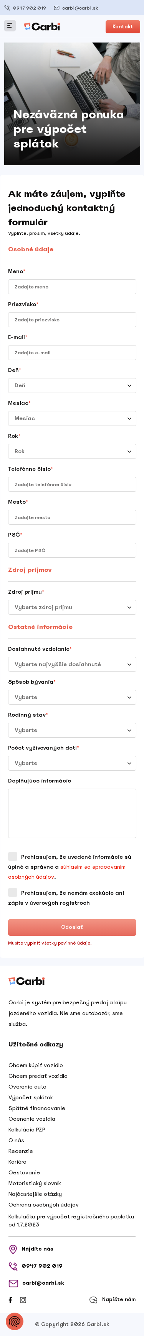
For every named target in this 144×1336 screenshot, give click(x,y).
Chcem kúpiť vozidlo (35, 1065)
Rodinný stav (28, 714)
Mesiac (19, 402)
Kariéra (17, 1161)
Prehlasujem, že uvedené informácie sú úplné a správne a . (69, 866)
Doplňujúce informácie (39, 780)
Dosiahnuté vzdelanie (40, 648)
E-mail (17, 337)
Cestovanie (24, 1172)
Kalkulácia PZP (26, 1129)
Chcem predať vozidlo (38, 1075)
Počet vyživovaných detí (43, 747)
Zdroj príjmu (26, 591)
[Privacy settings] (14, 1321)
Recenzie (20, 1151)
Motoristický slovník (34, 1183)
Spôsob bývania (32, 681)
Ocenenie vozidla (31, 1118)
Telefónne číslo (30, 468)
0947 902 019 (29, 8)
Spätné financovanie (36, 1108)
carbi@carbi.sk (80, 8)
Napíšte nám (119, 1299)
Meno (16, 271)
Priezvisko (23, 304)
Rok (14, 435)
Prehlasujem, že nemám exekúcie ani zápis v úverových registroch (66, 897)
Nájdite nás (37, 1249)
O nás (16, 1140)
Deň (14, 370)
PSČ (15, 534)
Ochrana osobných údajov (43, 1204)
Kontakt (123, 26)
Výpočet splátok (30, 1097)
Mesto (18, 501)
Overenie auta (27, 1086)
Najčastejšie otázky (35, 1193)
